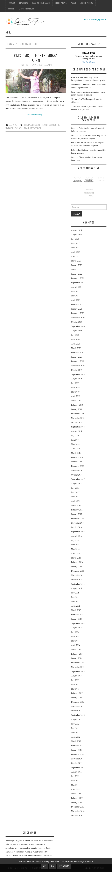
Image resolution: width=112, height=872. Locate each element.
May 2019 (75, 391)
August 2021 (76, 287)
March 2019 (76, 400)
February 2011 (77, 798)
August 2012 (76, 719)
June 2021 (75, 291)
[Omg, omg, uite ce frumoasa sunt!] (36, 81)
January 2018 (76, 461)
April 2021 (75, 300)
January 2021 (76, 308)
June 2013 (75, 684)
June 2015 (75, 597)
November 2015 (77, 575)
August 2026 (76, 230)
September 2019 (78, 374)
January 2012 (76, 750)
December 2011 (77, 754)
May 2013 (75, 688)
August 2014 (76, 627)
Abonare (11, 8)
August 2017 (76, 483)
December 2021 (77, 278)
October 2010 (76, 815)
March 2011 (76, 793)
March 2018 (76, 453)
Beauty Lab (23, 2)
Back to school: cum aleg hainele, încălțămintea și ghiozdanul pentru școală (88, 79)
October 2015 (76, 579)
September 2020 (78, 326)
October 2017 (76, 474)
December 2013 (77, 662)
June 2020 (75, 339)
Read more (64, 866)
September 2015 (78, 584)
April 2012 (75, 736)
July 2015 (75, 592)
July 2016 (75, 540)
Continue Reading (35, 114)
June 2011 (75, 780)
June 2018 (75, 439)
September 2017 (78, 479)
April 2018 (75, 448)
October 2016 (76, 527)
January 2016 (76, 566)
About (73, 2)
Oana (34, 64)
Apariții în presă (86, 2)
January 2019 (76, 409)
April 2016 (75, 553)
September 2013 (78, 671)
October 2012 (76, 710)
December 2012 (77, 701)
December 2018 (77, 413)
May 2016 (75, 549)
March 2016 (76, 557)
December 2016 (77, 518)
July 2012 (75, 723)
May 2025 (75, 247)
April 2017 (75, 501)
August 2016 (76, 535)
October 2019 (76, 370)
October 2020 (76, 321)
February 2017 (77, 509)
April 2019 (75, 396)
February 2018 (77, 457)
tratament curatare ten (50, 124)
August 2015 (76, 588)
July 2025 (75, 238)
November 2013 (77, 667)
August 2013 (76, 675)
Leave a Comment (45, 64)
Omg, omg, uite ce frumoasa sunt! (35, 58)
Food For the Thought (41, 2)
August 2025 (76, 234)
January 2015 (76, 618)
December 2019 (77, 361)
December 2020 (77, 313)
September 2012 (78, 715)
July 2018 (75, 435)
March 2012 (76, 741)
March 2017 (76, 505)
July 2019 (75, 383)
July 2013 (75, 680)
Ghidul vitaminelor (26, 8)
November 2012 (77, 706)
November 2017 (77, 470)
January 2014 (76, 658)
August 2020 (76, 330)
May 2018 (75, 444)
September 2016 (78, 531)
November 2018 (77, 418)
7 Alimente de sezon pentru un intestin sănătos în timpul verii (87, 108)
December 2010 (77, 806)
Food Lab (11, 2)
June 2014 (75, 636)
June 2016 (75, 544)
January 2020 (76, 356)
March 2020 (76, 348)
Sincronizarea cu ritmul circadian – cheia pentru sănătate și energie (88, 93)
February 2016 (77, 562)
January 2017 (76, 514)
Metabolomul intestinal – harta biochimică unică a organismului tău (88, 86)
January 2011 (76, 802)
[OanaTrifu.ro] (31, 21)
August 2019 (76, 378)
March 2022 (76, 269)
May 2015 (75, 601)
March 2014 (76, 649)
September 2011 (78, 767)
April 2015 (75, 605)
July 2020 (75, 335)
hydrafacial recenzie (32, 124)
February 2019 (77, 404)
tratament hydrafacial (14, 128)
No (52, 866)
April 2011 (75, 789)
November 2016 (77, 522)
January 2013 (76, 697)
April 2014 (75, 645)
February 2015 (77, 614)
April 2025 (75, 252)
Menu (8, 32)
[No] (108, 864)
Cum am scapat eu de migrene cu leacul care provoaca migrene (88, 137)
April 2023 (75, 256)
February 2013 (77, 693)
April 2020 (75, 343)
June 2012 (75, 728)
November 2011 (77, 758)
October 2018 (76, 422)
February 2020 (77, 352)
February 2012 (77, 745)
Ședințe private (60, 2)
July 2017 (75, 487)
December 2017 (77, 466)
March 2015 (76, 610)
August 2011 (76, 771)
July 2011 (75, 776)
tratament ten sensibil (32, 128)
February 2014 (77, 653)
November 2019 (77, 365)
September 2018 (78, 426)
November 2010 (77, 811)
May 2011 (75, 784)
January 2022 (76, 273)
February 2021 (77, 304)
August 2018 (76, 431)
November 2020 (77, 317)
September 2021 (78, 282)
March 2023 (76, 260)
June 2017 (75, 492)
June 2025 (75, 243)
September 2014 (78, 623)
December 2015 (77, 570)
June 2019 (75, 387)
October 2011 (76, 763)
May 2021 (75, 295)
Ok (44, 866)
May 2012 (75, 732)
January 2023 (76, 265)
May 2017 (75, 496)
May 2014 (75, 640)
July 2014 (75, 632)
